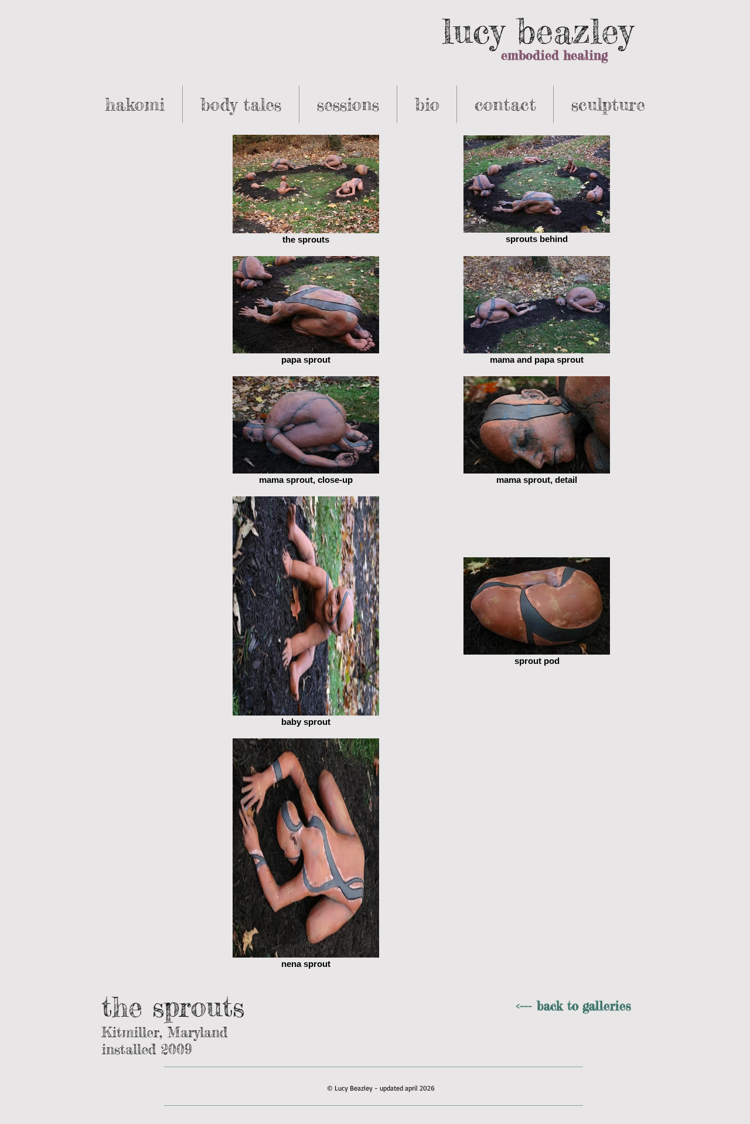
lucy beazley (537, 30)
